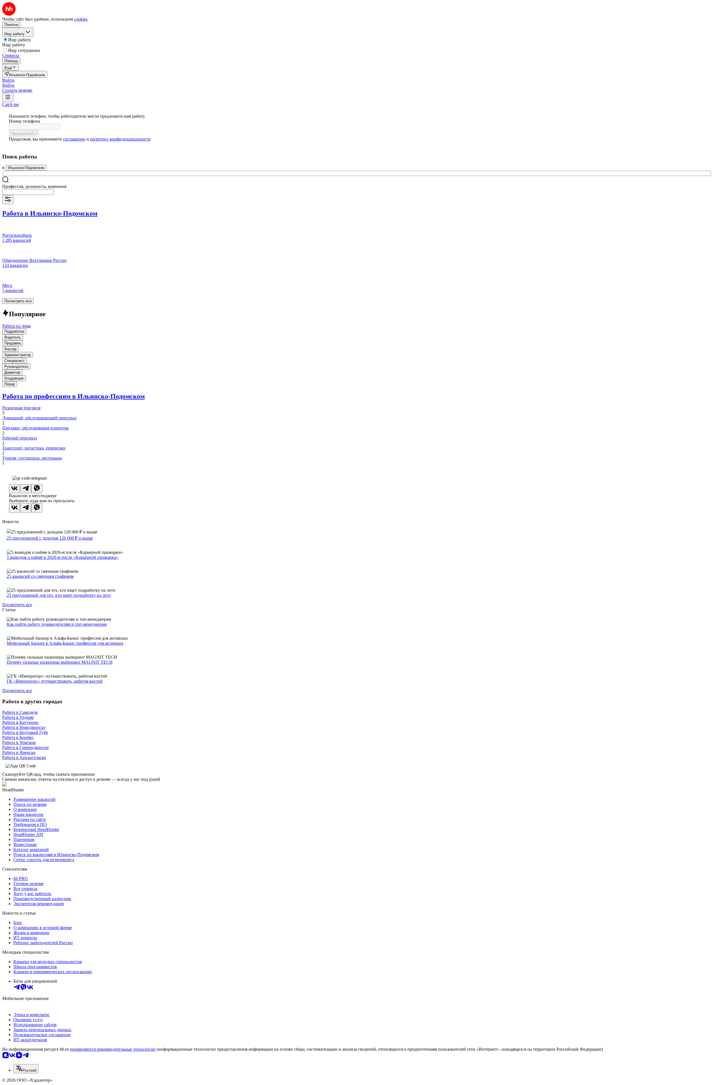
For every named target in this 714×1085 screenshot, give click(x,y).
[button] (8, 80)
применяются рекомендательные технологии (113, 1049)
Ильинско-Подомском (26, 168)
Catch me (10, 104)
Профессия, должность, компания (34, 186)
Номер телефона (24, 121)
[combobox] (28, 192)
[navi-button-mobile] (7, 97)
